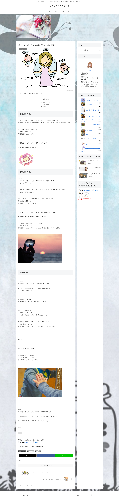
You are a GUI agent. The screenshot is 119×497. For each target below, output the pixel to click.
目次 (44, 99)
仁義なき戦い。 (89, 130)
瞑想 (37, 451)
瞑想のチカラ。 (46, 104)
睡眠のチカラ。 (46, 102)
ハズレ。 (87, 134)
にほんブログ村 (28, 442)
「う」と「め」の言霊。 (92, 100)
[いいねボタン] (20, 433)
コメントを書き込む (46, 465)
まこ (89, 71)
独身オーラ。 (89, 144)
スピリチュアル (23, 451)
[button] (100, 50)
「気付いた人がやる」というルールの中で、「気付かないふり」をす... (90, 119)
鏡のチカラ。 (46, 106)
